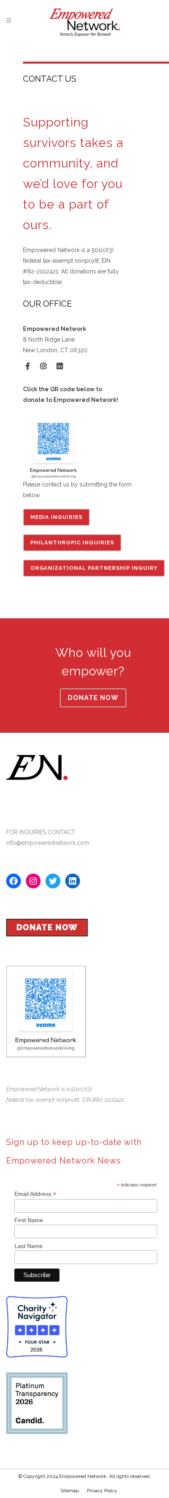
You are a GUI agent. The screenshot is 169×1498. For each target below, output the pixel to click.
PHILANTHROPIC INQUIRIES (72, 542)
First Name (28, 1220)
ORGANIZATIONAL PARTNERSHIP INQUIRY (94, 568)
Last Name (28, 1246)
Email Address (35, 1194)
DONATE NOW (93, 698)
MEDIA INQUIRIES (56, 517)
